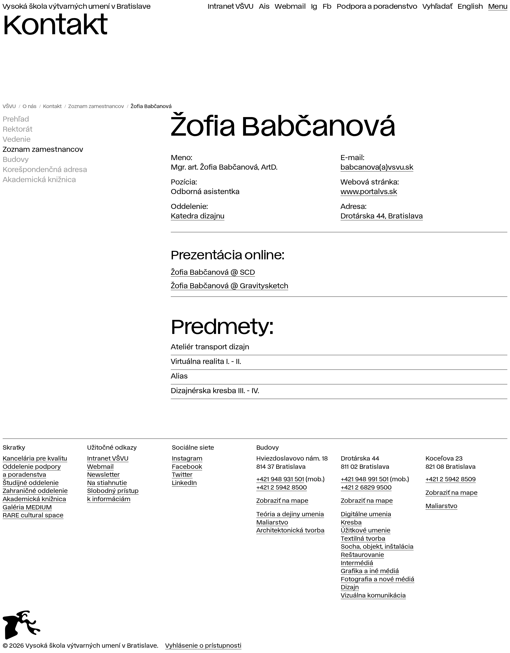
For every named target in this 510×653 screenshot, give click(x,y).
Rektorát (17, 129)
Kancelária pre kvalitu (35, 459)
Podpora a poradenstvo (377, 6)
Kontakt (52, 106)
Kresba (351, 523)
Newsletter (103, 475)
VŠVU (9, 106)
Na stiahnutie (107, 483)
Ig (314, 6)
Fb (327, 6)
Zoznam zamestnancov (96, 106)
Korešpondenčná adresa (45, 170)
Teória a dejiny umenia (290, 514)
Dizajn (350, 587)
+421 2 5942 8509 (451, 479)
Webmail (290, 6)
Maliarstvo (272, 523)
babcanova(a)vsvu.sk (377, 167)
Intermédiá (357, 563)
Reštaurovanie (362, 555)
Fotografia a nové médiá (377, 579)
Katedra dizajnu (197, 216)
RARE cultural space (33, 515)
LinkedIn (184, 483)
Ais (264, 6)
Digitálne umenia (366, 514)
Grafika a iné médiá (370, 571)
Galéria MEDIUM (27, 507)
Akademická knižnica (39, 180)
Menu (497, 6)
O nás (29, 106)
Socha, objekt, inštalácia (377, 547)
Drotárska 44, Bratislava (382, 216)
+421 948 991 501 (365, 479)
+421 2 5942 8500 (281, 488)
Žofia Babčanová (151, 106)
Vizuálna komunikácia (373, 596)
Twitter (182, 475)
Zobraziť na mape (282, 501)
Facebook (187, 467)
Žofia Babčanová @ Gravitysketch (229, 286)
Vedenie (17, 139)
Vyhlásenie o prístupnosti (203, 646)
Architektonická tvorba (290, 531)
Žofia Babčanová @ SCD (213, 272)
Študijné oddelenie (31, 483)
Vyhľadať (437, 6)
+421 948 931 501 (280, 479)
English (470, 6)
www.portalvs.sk (369, 192)
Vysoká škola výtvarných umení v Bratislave (77, 6)
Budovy (16, 160)
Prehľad (16, 119)
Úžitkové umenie (365, 531)
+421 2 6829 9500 (366, 488)
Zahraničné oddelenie (35, 491)
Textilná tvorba (363, 539)
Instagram (187, 459)
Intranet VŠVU (230, 6)
